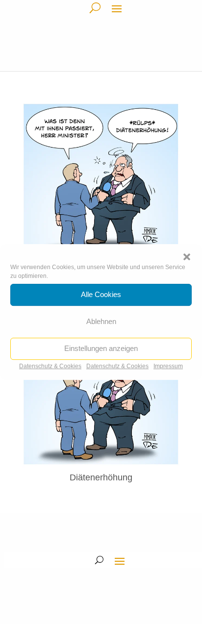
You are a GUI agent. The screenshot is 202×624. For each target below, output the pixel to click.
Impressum (168, 366)
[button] (187, 257)
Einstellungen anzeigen (101, 348)
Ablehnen (101, 321)
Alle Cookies (101, 294)
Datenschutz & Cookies (50, 366)
